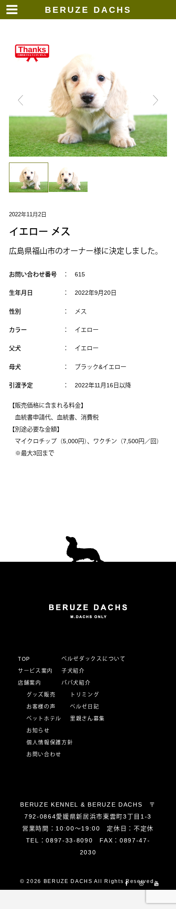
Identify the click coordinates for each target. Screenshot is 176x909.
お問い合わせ (46, 755)
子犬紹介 (73, 671)
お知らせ (38, 731)
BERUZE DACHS (88, 10)
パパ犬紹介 (76, 683)
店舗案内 (29, 683)
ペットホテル (44, 719)
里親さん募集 (87, 719)
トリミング (84, 695)
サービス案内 (35, 671)
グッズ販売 (41, 695)
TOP (24, 659)
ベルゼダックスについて (94, 659)
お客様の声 (41, 707)
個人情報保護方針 (49, 743)
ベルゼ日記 (84, 707)
